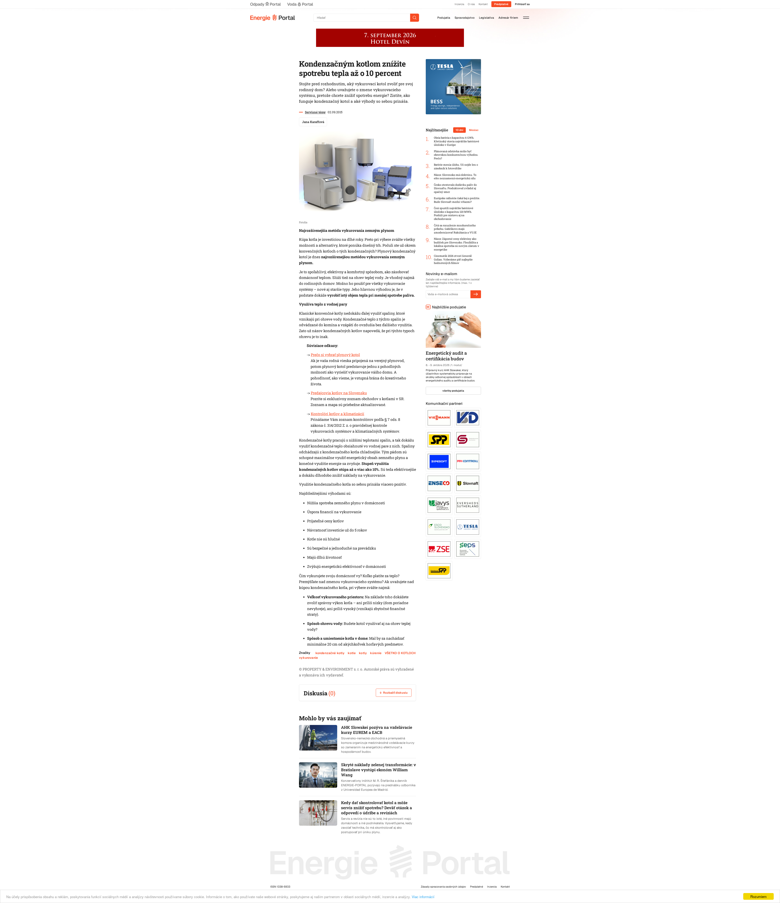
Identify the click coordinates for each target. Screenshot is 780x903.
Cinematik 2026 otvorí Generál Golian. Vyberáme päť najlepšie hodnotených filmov (453, 259)
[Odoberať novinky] (475, 294)
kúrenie (375, 653)
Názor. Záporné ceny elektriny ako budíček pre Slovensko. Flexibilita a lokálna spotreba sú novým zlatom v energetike (456, 244)
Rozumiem (758, 896)
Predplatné (501, 4)
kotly (363, 653)
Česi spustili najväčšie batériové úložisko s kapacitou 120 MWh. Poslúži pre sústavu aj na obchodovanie (453, 213)
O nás (471, 4)
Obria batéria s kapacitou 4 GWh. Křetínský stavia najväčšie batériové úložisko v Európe (456, 141)
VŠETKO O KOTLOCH (400, 653)
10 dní (459, 130)
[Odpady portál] (265, 4)
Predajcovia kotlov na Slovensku (339, 392)
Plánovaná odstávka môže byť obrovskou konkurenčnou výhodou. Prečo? (456, 155)
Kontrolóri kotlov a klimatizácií (337, 413)
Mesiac (474, 130)
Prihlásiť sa (522, 4)
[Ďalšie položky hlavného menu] (526, 17)
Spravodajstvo (464, 17)
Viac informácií (423, 896)
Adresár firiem (508, 17)
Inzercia (459, 4)
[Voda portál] (300, 4)
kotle (352, 653)
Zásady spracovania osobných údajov (443, 886)
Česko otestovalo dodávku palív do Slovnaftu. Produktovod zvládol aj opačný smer (455, 188)
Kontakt (483, 4)
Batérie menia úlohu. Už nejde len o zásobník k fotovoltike (456, 166)
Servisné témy (315, 112)
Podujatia (443, 17)
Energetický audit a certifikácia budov (446, 356)
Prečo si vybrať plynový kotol (335, 354)
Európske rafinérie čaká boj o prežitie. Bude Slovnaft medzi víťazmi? (457, 200)
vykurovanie (308, 658)
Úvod (272, 17)
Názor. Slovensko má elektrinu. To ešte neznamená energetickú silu (455, 176)
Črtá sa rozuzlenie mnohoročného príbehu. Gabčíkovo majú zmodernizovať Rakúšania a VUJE (455, 229)
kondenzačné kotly (330, 653)
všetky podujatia (453, 390)
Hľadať (414, 18)
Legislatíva (486, 17)
